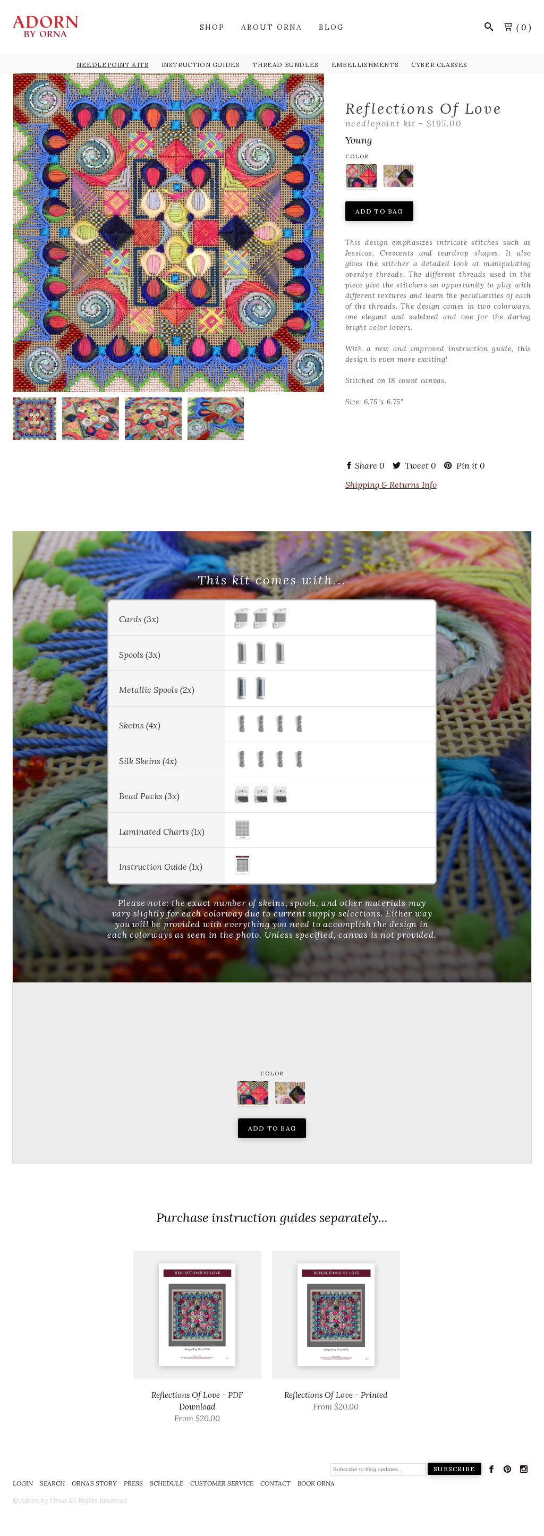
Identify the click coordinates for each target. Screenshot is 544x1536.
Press (133, 1483)
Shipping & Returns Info (391, 484)
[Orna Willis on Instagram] (523, 1471)
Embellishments (365, 65)
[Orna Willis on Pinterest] (507, 1471)
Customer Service (221, 1483)
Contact (275, 1483)
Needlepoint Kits (112, 65)
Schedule (166, 1483)
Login (23, 1483)
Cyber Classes (439, 65)
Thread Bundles (285, 65)
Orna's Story (94, 1483)
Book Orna (316, 1483)
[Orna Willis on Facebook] (491, 1471)
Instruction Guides (201, 65)
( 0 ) (523, 27)
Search (52, 1483)
